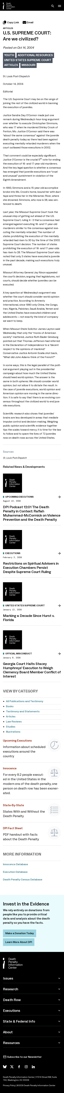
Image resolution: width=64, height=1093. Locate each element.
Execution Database (15, 872)
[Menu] (59, 6)
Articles (11, 65)
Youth (9, 55)
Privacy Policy (9, 1085)
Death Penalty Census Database (22, 879)
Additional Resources (35, 55)
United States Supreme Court (27, 60)
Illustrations (13, 731)
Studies (10, 726)
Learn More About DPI (18, 942)
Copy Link (13, 22)
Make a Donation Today (19, 933)
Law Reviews (14, 721)
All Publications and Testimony (24, 701)
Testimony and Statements (23, 711)
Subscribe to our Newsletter (24, 1057)
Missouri (28, 65)
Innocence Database (15, 864)
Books (10, 706)
